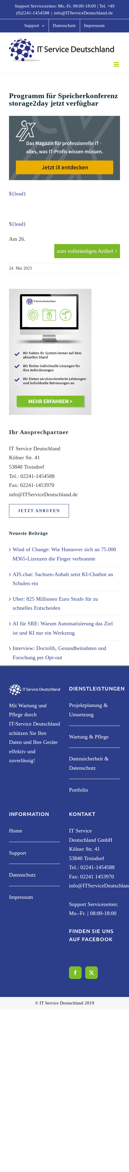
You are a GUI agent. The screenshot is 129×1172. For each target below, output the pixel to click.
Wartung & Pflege (89, 737)
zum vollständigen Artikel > (87, 251)
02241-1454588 (97, 867)
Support (17, 853)
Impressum (21, 897)
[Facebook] (75, 972)
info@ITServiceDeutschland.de (83, 13)
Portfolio (78, 790)
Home (15, 831)
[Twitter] (91, 972)
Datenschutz (22, 875)
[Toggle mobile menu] (117, 64)
